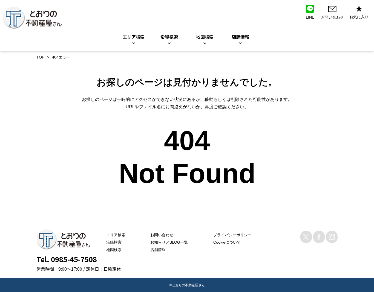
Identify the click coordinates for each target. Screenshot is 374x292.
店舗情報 (158, 249)
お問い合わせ (161, 235)
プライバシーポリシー (232, 235)
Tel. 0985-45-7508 (66, 259)
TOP (40, 57)
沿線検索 (169, 36)
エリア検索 (134, 36)
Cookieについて (227, 242)
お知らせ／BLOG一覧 (169, 242)
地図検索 (205, 36)
